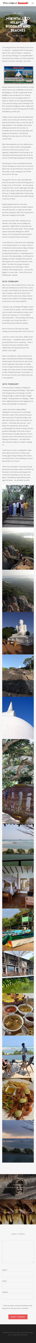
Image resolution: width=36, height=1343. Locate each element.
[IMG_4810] (18, 1099)
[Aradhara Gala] (18, 548)
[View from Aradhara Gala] (18, 591)
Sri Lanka (18, 13)
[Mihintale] (18, 633)
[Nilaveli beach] (18, 929)
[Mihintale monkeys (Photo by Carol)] (18, 760)
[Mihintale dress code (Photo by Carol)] (18, 802)
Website (5, 1292)
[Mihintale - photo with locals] (18, 506)
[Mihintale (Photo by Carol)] (18, 718)
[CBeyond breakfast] (18, 1014)
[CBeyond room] (18, 887)
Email (4, 1281)
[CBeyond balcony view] (18, 845)
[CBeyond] (18, 972)
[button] (33, 3)
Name (5, 1270)
